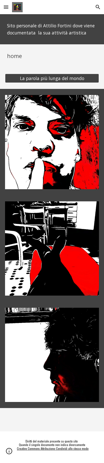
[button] (6, 7)
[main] (52, 29)
